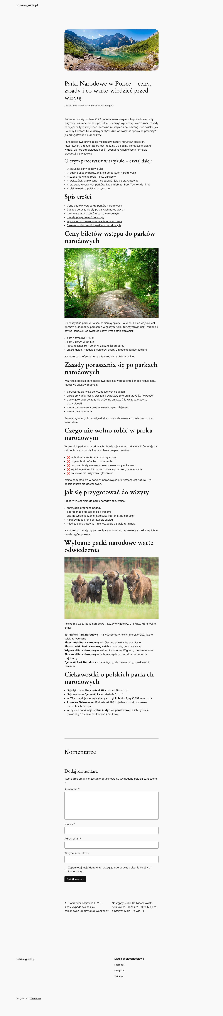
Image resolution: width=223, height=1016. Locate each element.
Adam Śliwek (91, 105)
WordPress (35, 998)
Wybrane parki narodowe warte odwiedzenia (94, 221)
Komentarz (72, 789)
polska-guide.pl (27, 5)
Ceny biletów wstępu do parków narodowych (94, 205)
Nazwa (69, 824)
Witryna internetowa (76, 853)
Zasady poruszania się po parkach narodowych (95, 209)
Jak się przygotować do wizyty (85, 217)
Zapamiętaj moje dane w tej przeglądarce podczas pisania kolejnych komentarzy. (109, 869)
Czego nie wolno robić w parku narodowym (93, 213)
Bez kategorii (106, 105)
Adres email (72, 838)
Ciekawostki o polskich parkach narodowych (94, 225)
